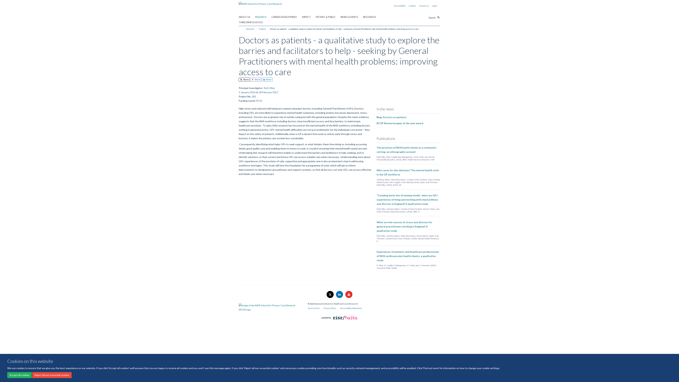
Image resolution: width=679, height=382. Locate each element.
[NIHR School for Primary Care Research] (260, 2)
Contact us (424, 6)
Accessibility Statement (351, 308)
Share (246, 79)
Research (260, 17)
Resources (369, 17)
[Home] (241, 29)
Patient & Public (326, 17)
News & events (349, 17)
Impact (306, 17)
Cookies (412, 6)
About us (244, 17)
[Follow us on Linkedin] (340, 294)
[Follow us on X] (330, 294)
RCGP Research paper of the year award (400, 123)
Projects (262, 29)
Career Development (284, 17)
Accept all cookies (20, 375)
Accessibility (400, 6)
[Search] (438, 17)
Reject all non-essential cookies (51, 375)
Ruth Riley (269, 87)
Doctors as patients (395, 117)
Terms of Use (314, 308)
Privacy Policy (330, 308)
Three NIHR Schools (251, 22)
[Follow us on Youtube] (348, 294)
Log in (434, 6)
